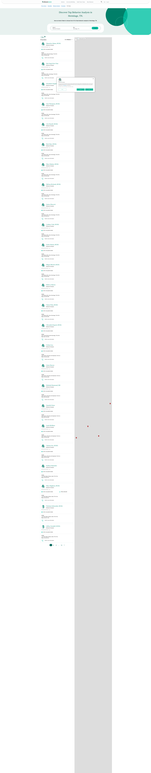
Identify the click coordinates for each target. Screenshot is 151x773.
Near (74, 27)
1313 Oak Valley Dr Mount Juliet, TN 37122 (50, 476)
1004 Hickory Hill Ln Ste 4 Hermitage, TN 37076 (50, 194)
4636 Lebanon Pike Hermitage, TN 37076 (49, 54)
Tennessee (63, 5)
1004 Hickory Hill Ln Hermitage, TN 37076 (49, 74)
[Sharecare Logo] (47, 2)
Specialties (50, 5)
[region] (76, 84)
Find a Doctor (43, 5)
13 (61, 545)
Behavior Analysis (56, 5)
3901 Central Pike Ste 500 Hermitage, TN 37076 (51, 335)
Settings (62, 89)
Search (101, 2)
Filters (43, 37)
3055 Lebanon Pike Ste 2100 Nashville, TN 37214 (51, 355)
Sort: (68, 39)
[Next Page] (64, 545)
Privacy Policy (64, 85)
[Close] (93, 78)
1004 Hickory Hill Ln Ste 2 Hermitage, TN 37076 (50, 94)
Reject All (81, 89)
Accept (89, 89)
